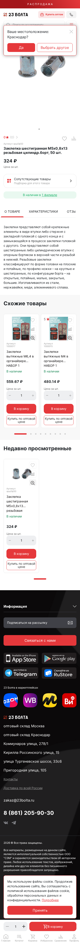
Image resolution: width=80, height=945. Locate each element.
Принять (40, 910)
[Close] (71, 31)
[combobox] (34, 25)
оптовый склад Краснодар (27, 735)
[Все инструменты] (69, 700)
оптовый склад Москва (24, 726)
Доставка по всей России (23, 788)
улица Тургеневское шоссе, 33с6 (33, 761)
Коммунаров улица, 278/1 (26, 743)
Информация (15, 606)
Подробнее (50, 900)
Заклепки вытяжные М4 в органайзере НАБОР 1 (56, 358)
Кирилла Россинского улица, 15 (31, 752)
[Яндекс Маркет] (50, 700)
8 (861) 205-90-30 (29, 813)
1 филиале (49, 195)
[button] (71, 24)
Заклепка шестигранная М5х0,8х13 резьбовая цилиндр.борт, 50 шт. (19, 504)
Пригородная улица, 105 (25, 770)
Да (21, 47)
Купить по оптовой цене (21, 420)
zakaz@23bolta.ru (19, 800)
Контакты (11, 779)
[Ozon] (11, 700)
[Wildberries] (30, 700)
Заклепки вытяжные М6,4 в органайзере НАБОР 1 (20, 358)
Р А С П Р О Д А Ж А (40, 4)
